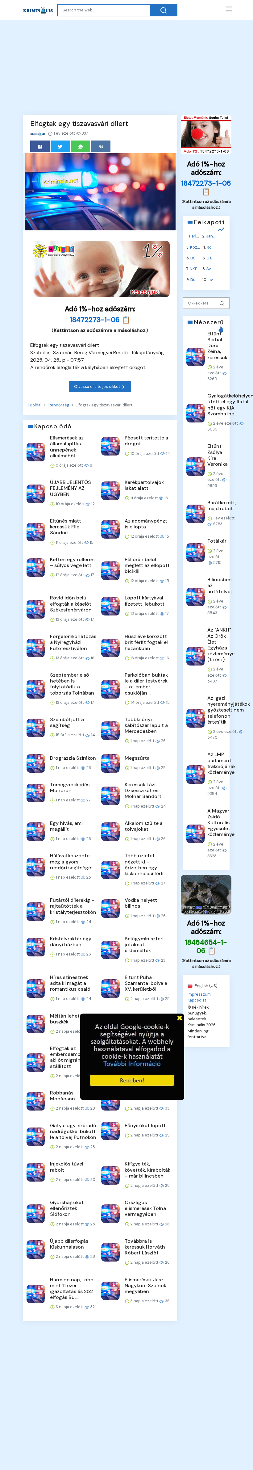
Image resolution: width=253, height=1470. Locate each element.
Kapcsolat (197, 999)
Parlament (199, 236)
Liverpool (216, 279)
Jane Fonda (217, 236)
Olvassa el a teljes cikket (97, 386)
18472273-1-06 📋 (100, 319)
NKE (193, 268)
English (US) (206, 985)
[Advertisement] (126, 66)
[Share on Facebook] (40, 146)
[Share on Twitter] (60, 146)
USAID (196, 257)
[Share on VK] (100, 146)
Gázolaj (213, 257)
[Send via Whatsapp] (80, 146)
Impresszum (199, 994)
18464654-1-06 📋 (206, 946)
